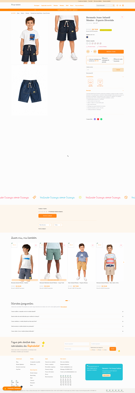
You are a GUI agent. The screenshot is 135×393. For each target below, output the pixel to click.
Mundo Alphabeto (20, 364)
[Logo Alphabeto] (16, 5)
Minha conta (33, 364)
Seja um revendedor (106, 1)
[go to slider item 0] (66, 300)
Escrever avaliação (47, 215)
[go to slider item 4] (68, 300)
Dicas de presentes (49, 376)
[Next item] (100, 10)
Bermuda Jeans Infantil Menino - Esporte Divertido (40, 13)
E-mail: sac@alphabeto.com (66, 366)
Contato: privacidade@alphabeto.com (68, 371)
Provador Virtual (91, 46)
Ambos (105, 349)
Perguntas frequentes (64, 364)
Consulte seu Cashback (82, 1)
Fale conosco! (64, 306)
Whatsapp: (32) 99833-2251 (66, 369)
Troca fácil (90, 1)
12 (29, 280)
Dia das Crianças (33, 373)
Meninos (93, 349)
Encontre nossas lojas (20, 366)
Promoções (32, 382)
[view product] (24, 262)
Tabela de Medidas (103, 46)
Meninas (99, 349)
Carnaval (32, 380)
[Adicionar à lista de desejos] (122, 17)
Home (14, 13)
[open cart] (123, 5)
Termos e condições (49, 364)
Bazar (18, 13)
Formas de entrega (49, 369)
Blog (17, 362)
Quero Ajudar (106, 375)
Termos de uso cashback (50, 362)
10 (27, 280)
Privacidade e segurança (50, 366)
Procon (46, 374)
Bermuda (27, 13)
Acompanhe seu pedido (35, 362)
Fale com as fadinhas (98, 1)
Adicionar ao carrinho (25, 295)
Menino (22, 13)
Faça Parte (18, 369)
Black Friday (33, 375)
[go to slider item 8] (69, 300)
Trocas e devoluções (49, 371)
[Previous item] (35, 10)
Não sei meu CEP (89, 73)
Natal (31, 377)
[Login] (120, 5)
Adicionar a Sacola (110, 51)
